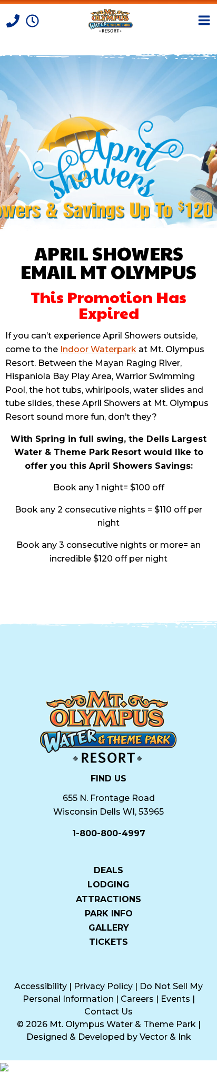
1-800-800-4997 (108, 833)
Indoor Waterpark (98, 349)
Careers (137, 999)
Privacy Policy (103, 986)
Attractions (108, 898)
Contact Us (108, 1012)
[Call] (14, 20)
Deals (108, 870)
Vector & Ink (165, 1037)
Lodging (108, 884)
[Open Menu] (204, 20)
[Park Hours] (32, 20)
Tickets (108, 941)
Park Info (109, 913)
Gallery (108, 927)
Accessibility (40, 986)
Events (175, 999)
